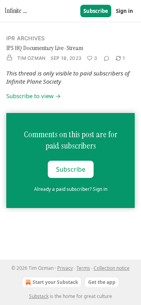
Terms (83, 268)
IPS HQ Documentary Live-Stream (44, 48)
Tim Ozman (31, 58)
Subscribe (95, 10)
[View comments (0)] (106, 58)
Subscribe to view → (33, 96)
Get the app (102, 282)
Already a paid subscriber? (70, 189)
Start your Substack (55, 282)
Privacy (65, 268)
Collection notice (112, 268)
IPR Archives (25, 38)
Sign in (124, 10)
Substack (39, 296)
